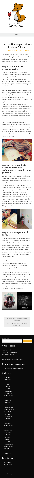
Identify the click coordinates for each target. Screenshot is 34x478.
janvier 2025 (7, 389)
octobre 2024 (8, 393)
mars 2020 (7, 437)
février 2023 (7, 412)
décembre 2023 (8, 405)
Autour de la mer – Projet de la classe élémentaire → (17, 324)
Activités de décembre (8, 354)
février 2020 (7, 439)
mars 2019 (7, 451)
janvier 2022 (7, 423)
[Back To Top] (31, 474)
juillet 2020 (7, 432)
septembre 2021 (8, 425)
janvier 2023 (7, 414)
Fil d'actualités (25, 50)
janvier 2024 (7, 402)
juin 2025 (6, 384)
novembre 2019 (8, 444)
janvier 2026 (7, 379)
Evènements (7, 462)
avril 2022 (7, 419)
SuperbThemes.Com (18, 474)
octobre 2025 (8, 382)
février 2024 (7, 400)
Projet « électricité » (17, 368)
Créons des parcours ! (8, 357)
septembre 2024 (9, 395)
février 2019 (7, 453)
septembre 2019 (8, 446)
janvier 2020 (7, 442)
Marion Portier (16, 50)
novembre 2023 (8, 407)
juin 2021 (6, 428)
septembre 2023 (9, 409)
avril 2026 (7, 377)
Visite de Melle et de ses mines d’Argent (13, 359)
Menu (17, 34)
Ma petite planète (7, 350)
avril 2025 (7, 386)
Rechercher (5, 338)
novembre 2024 (8, 391)
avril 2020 (7, 435)
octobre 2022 (8, 416)
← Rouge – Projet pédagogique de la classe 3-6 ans (17, 319)
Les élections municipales (9, 352)
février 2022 (7, 421)
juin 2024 (6, 398)
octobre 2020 (8, 430)
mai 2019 (6, 448)
